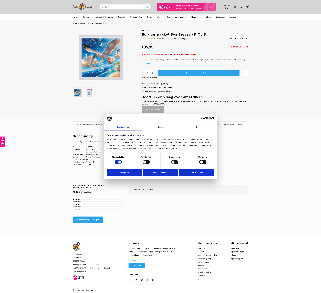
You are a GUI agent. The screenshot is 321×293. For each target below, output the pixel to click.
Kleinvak (121, 17)
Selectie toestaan (160, 172)
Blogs (208, 17)
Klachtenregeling (204, 258)
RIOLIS (145, 31)
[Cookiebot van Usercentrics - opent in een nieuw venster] (203, 119)
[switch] (146, 162)
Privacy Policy (202, 269)
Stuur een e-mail (153, 109)
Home (75, 17)
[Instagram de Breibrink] (142, 280)
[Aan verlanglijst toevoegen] (245, 73)
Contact (200, 252)
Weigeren (124, 172)
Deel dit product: (150, 84)
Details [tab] (160, 127)
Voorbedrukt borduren (104, 17)
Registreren (235, 248)
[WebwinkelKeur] (186, 7)
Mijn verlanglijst (237, 258)
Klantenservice (203, 262)
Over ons (201, 248)
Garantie (200, 265)
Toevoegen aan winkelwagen (199, 73)
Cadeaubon (220, 17)
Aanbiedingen (180, 17)
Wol (158, 17)
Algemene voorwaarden (207, 255)
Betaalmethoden (204, 272)
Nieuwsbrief (196, 17)
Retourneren (202, 275)
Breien (149, 17)
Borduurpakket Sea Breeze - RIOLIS (93, 23)
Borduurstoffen (136, 17)
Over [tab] (198, 127)
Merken (233, 17)
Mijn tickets (235, 255)
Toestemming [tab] (123, 127)
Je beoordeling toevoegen (177, 39)
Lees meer (146, 63)
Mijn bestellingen (237, 252)
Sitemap (200, 279)
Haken (167, 17)
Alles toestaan (196, 172)
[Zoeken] (147, 6)
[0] (247, 7)
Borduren (86, 17)
